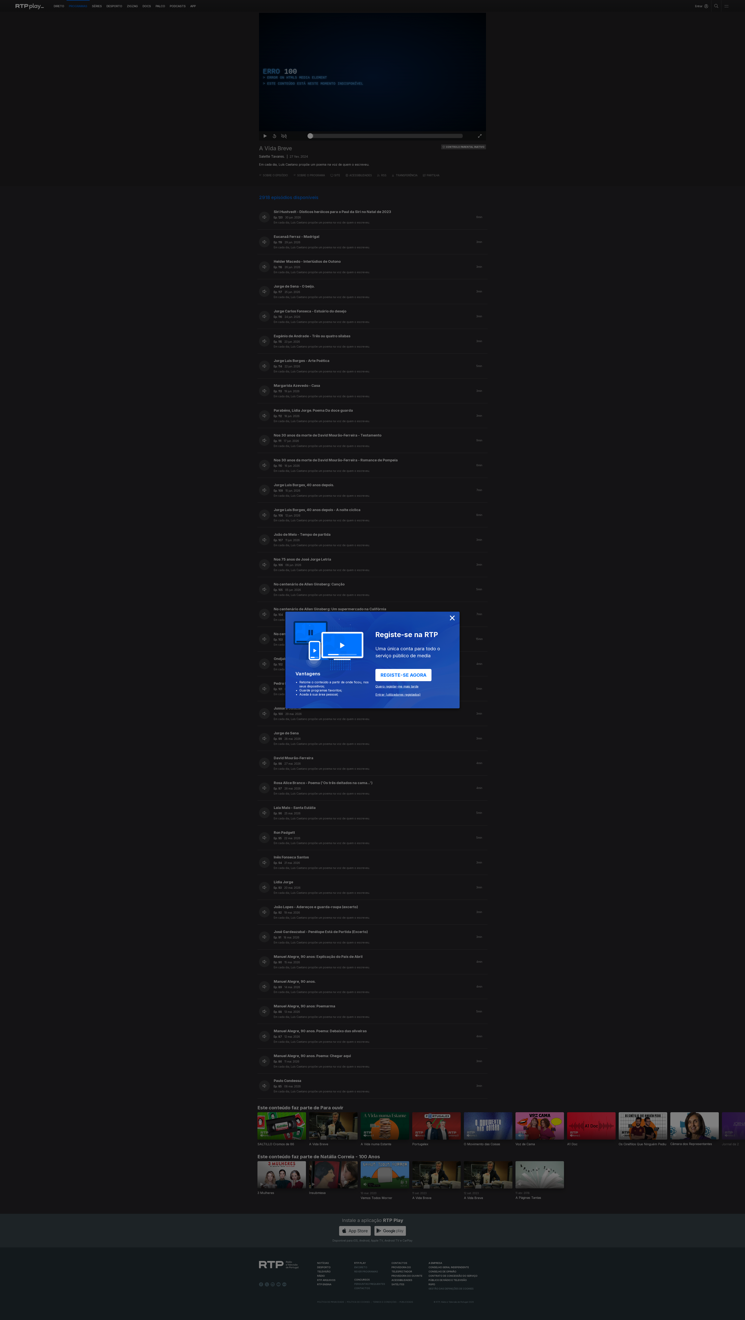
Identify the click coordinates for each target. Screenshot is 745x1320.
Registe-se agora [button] (403, 675)
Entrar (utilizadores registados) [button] (398, 695)
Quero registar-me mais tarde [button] (396, 686)
